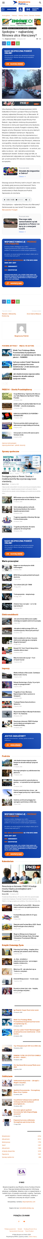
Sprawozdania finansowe (16, 1231)
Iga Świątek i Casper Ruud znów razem (26, 1010)
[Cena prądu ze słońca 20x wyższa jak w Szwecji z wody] (7, 435)
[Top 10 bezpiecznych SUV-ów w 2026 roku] (7, 1048)
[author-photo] (21, 333)
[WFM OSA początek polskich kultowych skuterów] (7, 577)
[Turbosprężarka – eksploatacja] (7, 596)
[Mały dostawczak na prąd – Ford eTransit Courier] (7, 660)
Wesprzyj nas (16, 283)
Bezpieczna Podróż (10, 39)
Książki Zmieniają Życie (13, 945)
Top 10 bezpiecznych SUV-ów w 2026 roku (27, 1046)
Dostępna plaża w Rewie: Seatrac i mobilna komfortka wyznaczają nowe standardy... (19, 479)
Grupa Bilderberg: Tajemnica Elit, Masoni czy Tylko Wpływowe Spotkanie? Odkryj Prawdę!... (27, 396)
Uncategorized (32, 28)
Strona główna (6, 15)
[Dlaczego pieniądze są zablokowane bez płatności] (7, 773)
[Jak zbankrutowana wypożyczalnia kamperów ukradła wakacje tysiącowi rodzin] (7, 376)
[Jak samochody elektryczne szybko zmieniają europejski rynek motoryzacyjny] (7, 621)
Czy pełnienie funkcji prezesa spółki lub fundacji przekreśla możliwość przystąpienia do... (26, 1102)
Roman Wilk (5, 894)
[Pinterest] (13, 43)
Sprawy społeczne (10, 451)
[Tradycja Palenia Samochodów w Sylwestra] (7, 704)
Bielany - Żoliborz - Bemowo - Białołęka (29, 15)
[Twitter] (9, 43)
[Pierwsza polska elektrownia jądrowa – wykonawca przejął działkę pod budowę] (7, 425)
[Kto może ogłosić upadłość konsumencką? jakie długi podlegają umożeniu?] (7, 1112)
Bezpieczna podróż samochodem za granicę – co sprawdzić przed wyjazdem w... (27, 782)
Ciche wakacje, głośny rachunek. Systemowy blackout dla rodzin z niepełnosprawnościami (24, 509)
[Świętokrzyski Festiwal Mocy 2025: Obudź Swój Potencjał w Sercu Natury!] (7, 926)
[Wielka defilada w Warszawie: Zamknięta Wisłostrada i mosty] (7, 675)
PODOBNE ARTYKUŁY (9, 346)
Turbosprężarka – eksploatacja (24, 594)
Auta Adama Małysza (34, 314)
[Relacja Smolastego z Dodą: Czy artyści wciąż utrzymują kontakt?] (7, 684)
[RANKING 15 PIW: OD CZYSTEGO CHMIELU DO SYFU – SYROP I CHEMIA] (7, 1057)
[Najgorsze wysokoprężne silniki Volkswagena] (7, 567)
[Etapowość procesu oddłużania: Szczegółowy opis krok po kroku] (7, 1122)
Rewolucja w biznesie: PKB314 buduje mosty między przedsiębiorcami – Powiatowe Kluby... (26, 723)
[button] (3, 2)
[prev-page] (3, 383)
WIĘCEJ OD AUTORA (26, 346)
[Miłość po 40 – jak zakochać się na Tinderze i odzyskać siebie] (7, 971)
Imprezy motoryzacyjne (9, 443)
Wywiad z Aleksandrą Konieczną (9, 315)
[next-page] (6, 383)
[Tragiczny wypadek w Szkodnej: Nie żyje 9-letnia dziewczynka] (7, 519)
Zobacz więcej (33, 1236)
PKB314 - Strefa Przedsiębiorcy (17, 389)
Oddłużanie (15, 745)
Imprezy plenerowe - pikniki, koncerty (13, 445)
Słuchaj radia (16, 64)
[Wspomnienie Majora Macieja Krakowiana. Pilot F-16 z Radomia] (7, 714)
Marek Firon (5, 484)
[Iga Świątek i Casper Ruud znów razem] (7, 1012)
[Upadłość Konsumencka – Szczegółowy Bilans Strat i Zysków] (7, 1092)
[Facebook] (4, 43)
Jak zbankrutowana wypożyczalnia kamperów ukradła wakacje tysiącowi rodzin (26, 376)
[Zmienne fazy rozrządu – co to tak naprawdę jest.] (7, 606)
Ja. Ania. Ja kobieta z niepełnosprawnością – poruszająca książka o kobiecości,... (25, 961)
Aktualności (5, 355)
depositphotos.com (28, 1202)
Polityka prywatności (10, 1229)
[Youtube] (24, 1222)
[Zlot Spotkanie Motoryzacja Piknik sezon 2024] (7, 1067)
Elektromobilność (10, 614)
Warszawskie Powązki (10, 210)
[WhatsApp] (18, 43)
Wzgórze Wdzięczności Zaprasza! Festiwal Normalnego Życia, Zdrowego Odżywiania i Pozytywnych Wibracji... (26, 936)
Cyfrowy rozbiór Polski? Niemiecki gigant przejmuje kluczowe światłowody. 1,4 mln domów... (27, 1032)
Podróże (6, 756)
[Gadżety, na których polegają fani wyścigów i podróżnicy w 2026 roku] (7, 802)
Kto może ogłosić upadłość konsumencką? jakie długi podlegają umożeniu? (25, 1112)
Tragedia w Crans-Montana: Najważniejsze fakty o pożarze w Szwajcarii (24, 694)
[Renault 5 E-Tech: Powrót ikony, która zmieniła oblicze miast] (7, 650)
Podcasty (14, 15)
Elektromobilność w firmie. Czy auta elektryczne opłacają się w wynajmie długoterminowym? (25, 640)
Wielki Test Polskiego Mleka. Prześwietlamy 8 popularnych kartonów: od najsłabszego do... (27, 1022)
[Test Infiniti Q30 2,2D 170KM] (7, 587)
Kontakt (20, 1229)
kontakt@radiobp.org (27, 1208)
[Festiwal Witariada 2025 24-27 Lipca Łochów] (7, 917)
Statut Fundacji (29, 1231)
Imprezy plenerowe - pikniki (9, 883)
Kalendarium (8, 861)
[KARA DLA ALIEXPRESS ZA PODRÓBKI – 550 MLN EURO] (7, 416)
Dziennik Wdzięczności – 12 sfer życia (26, 979)
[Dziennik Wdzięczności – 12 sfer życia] (7, 981)
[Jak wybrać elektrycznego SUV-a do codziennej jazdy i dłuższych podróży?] (7, 630)
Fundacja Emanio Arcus (30, 1229)
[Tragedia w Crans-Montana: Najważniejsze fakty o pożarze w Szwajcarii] (7, 694)
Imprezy (6, 668)
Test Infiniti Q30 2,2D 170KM (23, 584)
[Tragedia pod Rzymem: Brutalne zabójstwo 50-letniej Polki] (7, 529)
